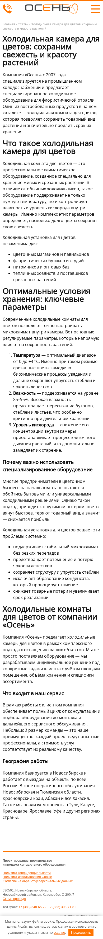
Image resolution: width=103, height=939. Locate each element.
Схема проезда (14, 899)
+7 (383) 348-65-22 (32, 907)
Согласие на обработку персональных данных (38, 881)
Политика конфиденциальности (27, 873)
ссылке (59, 932)
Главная (9, 24)
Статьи (23, 24)
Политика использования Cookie (27, 877)
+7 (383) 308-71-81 (62, 907)
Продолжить (81, 933)
